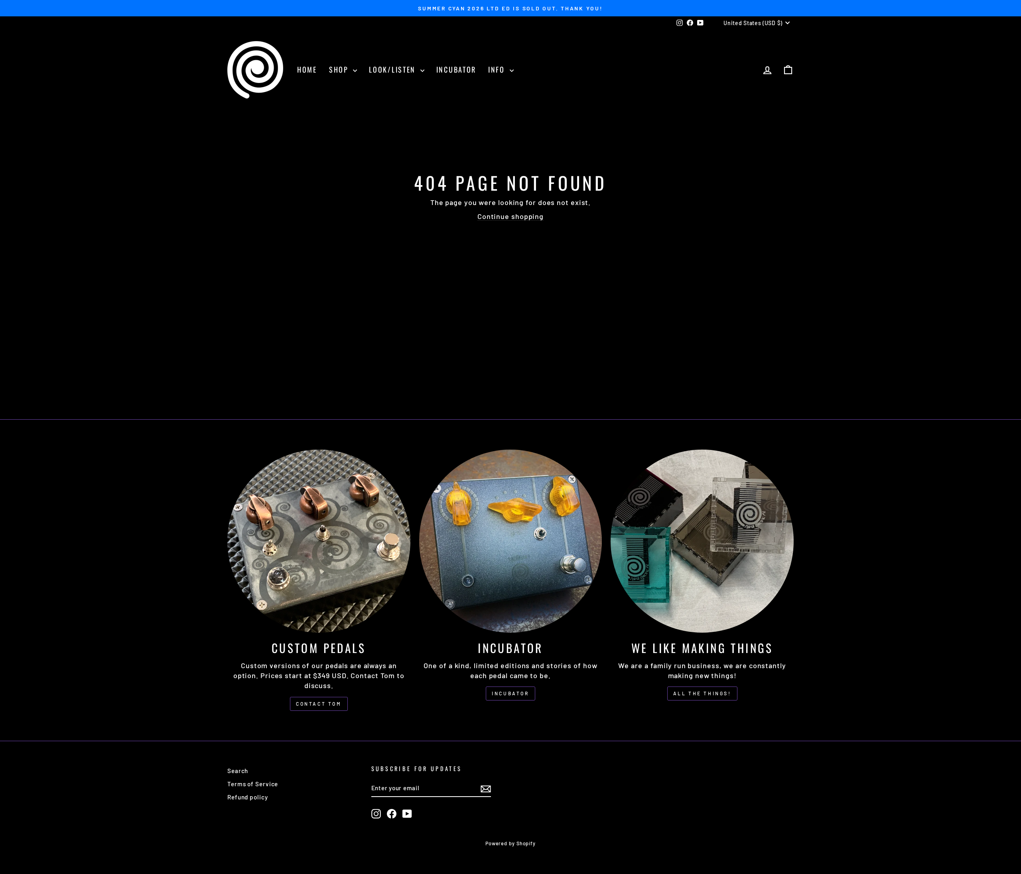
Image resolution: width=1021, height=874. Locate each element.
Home (307, 69)
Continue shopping (510, 216)
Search (237, 770)
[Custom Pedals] (318, 541)
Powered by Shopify (510, 843)
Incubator (456, 69)
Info (498, 69)
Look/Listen (393, 69)
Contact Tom (319, 703)
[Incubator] (510, 541)
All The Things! (702, 693)
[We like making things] (702, 541)
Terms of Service (252, 783)
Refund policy (247, 797)
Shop (340, 69)
